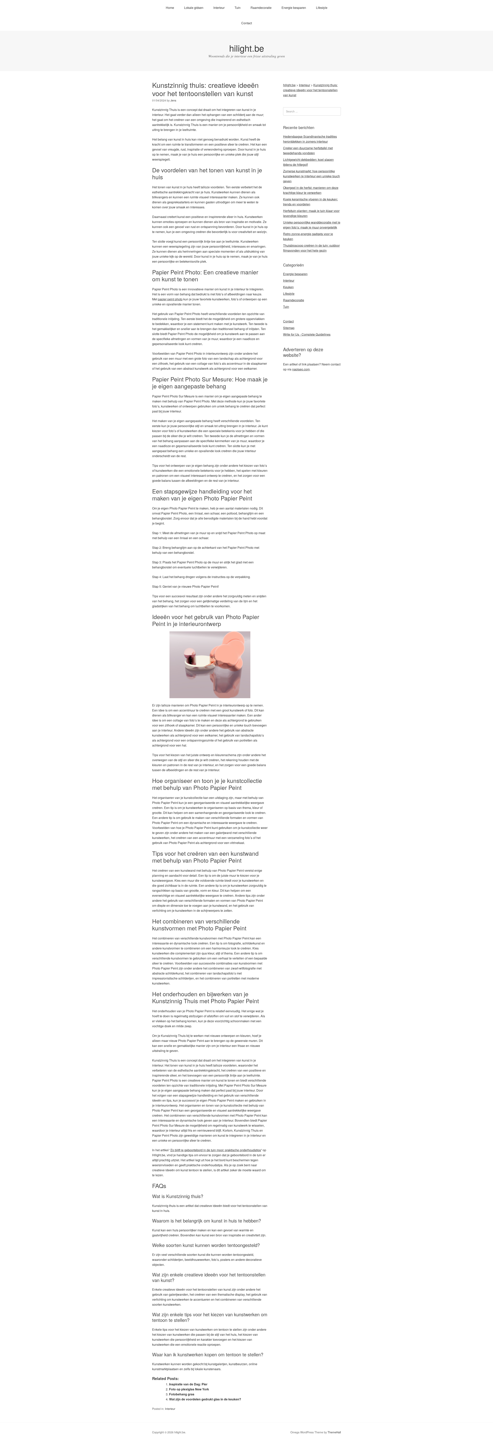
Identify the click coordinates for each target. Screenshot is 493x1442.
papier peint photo (170, 299)
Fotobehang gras (181, 1394)
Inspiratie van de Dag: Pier (188, 1384)
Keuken (288, 287)
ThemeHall (334, 1432)
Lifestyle (321, 7)
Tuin (238, 7)
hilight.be (246, 48)
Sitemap (288, 328)
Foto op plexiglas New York (189, 1389)
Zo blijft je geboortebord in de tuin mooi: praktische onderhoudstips (215, 1150)
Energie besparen (294, 7)
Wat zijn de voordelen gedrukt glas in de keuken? (205, 1399)
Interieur (219, 7)
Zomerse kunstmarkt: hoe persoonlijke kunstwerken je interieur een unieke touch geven (311, 176)
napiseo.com (301, 369)
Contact (246, 23)
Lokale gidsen (193, 7)
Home (170, 7)
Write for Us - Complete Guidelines (306, 334)
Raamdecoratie (261, 7)
